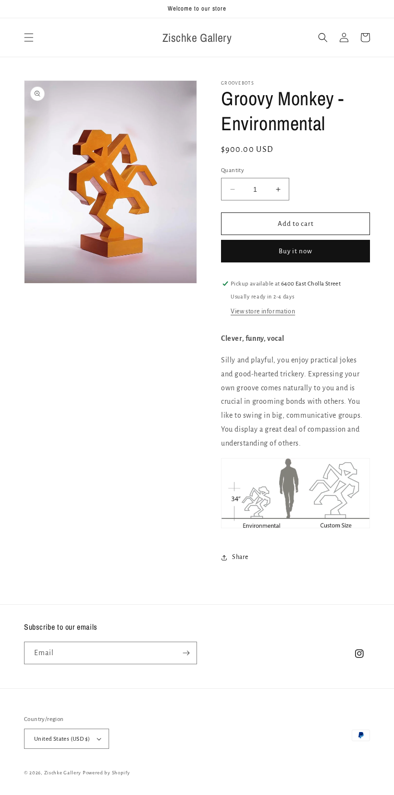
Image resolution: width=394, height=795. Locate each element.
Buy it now (295, 251)
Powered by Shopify (106, 772)
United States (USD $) (62, 739)
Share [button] (240, 557)
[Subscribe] (186, 653)
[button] (28, 37)
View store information (263, 311)
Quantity (232, 170)
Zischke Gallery (63, 772)
